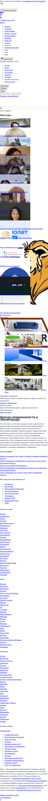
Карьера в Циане (11, 763)
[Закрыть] (1, 3)
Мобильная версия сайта (9, 795)
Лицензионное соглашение (36, 781)
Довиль (3, 682)
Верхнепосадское (6, 523)
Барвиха (3, 584)
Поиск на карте (10, 739)
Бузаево (3, 721)
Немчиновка (4, 595)
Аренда (7, 26)
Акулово (3, 591)
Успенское (4, 586)
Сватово (3, 717)
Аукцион (8, 742)
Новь (2, 628)
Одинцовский (5, 731)
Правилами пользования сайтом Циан (26, 778)
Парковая (3, 575)
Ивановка (3, 684)
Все (7, 503)
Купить (7, 65)
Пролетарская (5, 549)
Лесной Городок (6, 600)
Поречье (3, 665)
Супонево (3, 609)
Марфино (3, 672)
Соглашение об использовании (34, 1)
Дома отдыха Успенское (9, 593)
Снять (7, 68)
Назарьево (4, 647)
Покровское (4, 698)
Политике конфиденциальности (31, 785)
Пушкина (3, 568)
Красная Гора (5, 553)
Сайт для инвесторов (13, 765)
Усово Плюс (4, 633)
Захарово (3, 689)
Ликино (3, 619)
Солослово (4, 691)
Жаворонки (4, 588)
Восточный (9, 486)
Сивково (3, 705)
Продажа (8, 29)
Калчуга (3, 710)
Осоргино (3, 598)
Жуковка (3, 623)
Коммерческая (10, 36)
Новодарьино (5, 626)
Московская (4, 544)
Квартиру (4, 86)
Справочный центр (12, 735)
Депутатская (5, 542)
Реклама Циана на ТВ (13, 744)
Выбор (2, 630)
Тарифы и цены (10, 749)
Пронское (3, 700)
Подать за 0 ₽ (10, 82)
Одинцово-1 (9, 496)
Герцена (3, 561)
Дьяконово (4, 658)
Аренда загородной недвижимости (13, 465)
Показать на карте (7, 96)
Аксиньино (4, 670)
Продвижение (10, 753)
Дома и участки (11, 33)
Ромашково (4, 638)
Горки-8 (3, 642)
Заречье (3, 602)
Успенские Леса (6, 675)
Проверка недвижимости (14, 760)
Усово (2, 707)
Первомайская (5, 539)
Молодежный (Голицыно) (14, 489)
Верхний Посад (6, 645)
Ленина (3, 546)
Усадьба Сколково (12, 491)
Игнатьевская (5, 532)
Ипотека (8, 38)
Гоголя (2, 518)
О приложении (5, 797)
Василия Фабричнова (8, 563)
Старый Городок (6, 677)
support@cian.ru (21, 788)
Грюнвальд (9, 484)
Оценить (8, 75)
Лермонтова (4, 570)
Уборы (2, 686)
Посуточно (9, 70)
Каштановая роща (11, 500)
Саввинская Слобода (8, 703)
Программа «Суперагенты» (15, 746)
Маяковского (5, 535)
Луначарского (5, 525)
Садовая (3, 537)
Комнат (4, 88)
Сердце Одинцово (11, 493)
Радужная (3, 558)
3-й (1, 607)
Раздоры (3, 635)
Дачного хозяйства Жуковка (10, 640)
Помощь (8, 756)
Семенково (4, 663)
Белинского (4, 565)
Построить (9, 72)
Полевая (3, 521)
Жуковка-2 (4, 696)
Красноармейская (6, 551)
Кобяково (3, 616)
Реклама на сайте (11, 751)
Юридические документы (14, 737)
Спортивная (4, 556)
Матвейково (4, 712)
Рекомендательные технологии (29, 790)
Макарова (3, 528)
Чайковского (5, 516)
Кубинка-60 (4, 668)
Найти (16, 96)
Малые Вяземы (5, 614)
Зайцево (3, 612)
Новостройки (10, 31)
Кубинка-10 (4, 605)
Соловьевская (5, 572)
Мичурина (4, 530)
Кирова (2, 514)
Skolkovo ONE (10, 498)
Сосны (2, 621)
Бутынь (3, 656)
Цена (3, 91)
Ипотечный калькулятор (14, 758)
